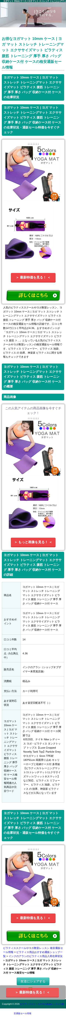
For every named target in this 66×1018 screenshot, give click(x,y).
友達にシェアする (33, 981)
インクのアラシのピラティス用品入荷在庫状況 (36, 956)
